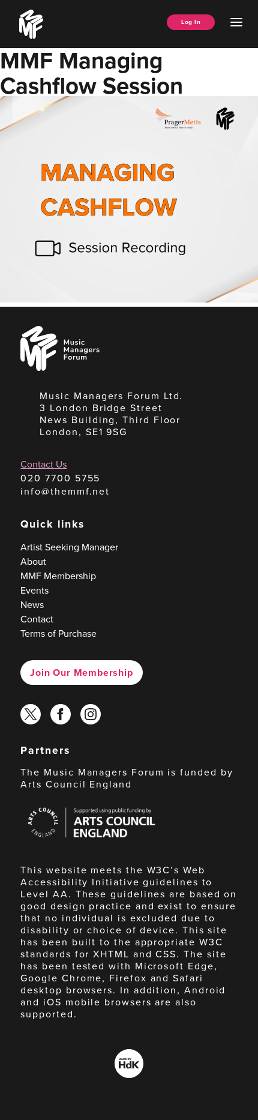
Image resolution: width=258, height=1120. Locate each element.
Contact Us (43, 464)
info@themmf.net (65, 491)
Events (34, 590)
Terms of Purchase (58, 633)
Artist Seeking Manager (69, 547)
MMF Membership (58, 576)
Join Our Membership (81, 672)
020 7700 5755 (60, 478)
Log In (190, 21)
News (32, 605)
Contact (36, 619)
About (33, 561)
